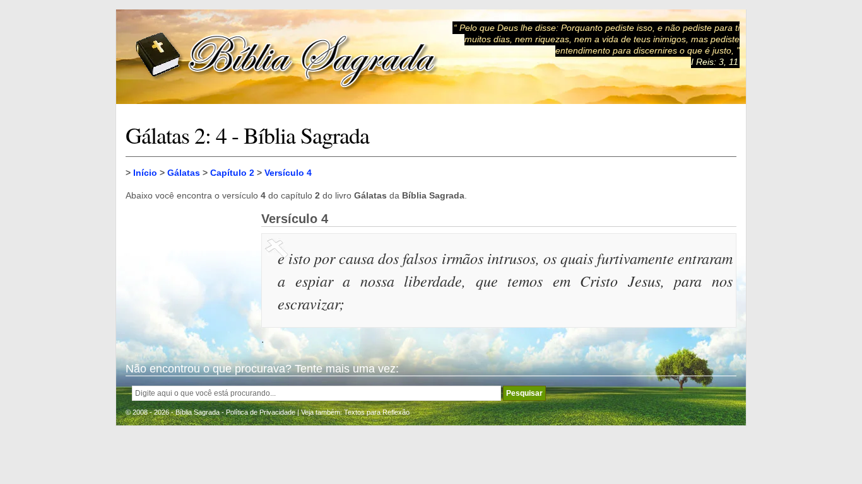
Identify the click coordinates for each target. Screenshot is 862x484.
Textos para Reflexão (377, 412)
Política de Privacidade (260, 412)
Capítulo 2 (232, 173)
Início (145, 173)
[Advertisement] (189, 275)
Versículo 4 (288, 173)
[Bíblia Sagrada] (286, 57)
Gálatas (183, 173)
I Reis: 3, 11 (714, 62)
